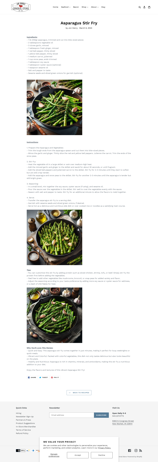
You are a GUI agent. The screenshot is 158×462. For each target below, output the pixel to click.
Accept (78, 455)
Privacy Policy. (104, 448)
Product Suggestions (25, 423)
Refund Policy (22, 433)
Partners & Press (23, 420)
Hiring (18, 413)
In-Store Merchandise (26, 427)
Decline (101, 455)
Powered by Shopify (134, 456)
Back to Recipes (80, 393)
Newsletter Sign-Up (25, 416)
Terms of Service (23, 430)
